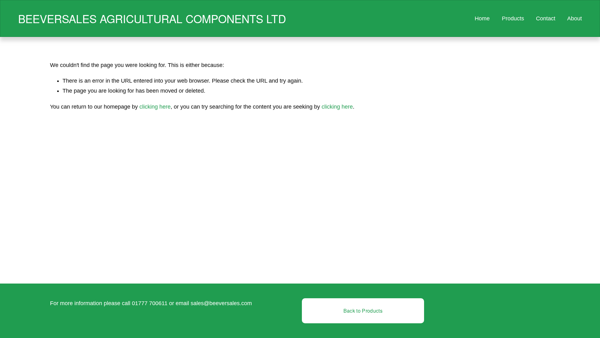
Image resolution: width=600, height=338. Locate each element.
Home (482, 18)
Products (513, 18)
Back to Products (362, 310)
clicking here (155, 107)
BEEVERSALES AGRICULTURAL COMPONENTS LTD (152, 18)
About (574, 18)
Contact (545, 18)
